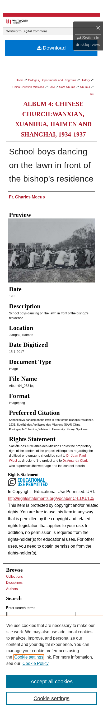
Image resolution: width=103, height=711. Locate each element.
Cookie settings (28, 657)
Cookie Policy (35, 663)
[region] (51, 663)
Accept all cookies (52, 681)
